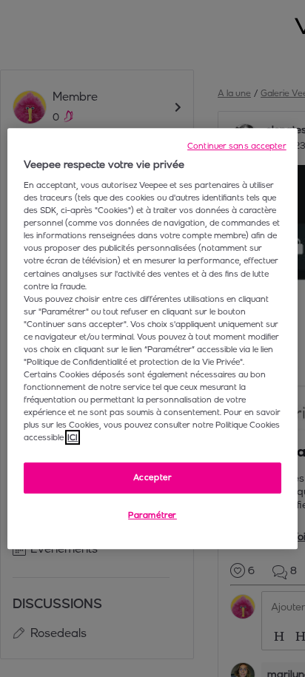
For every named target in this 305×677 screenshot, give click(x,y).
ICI (72, 437)
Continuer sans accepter (236, 146)
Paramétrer (152, 515)
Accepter (152, 478)
